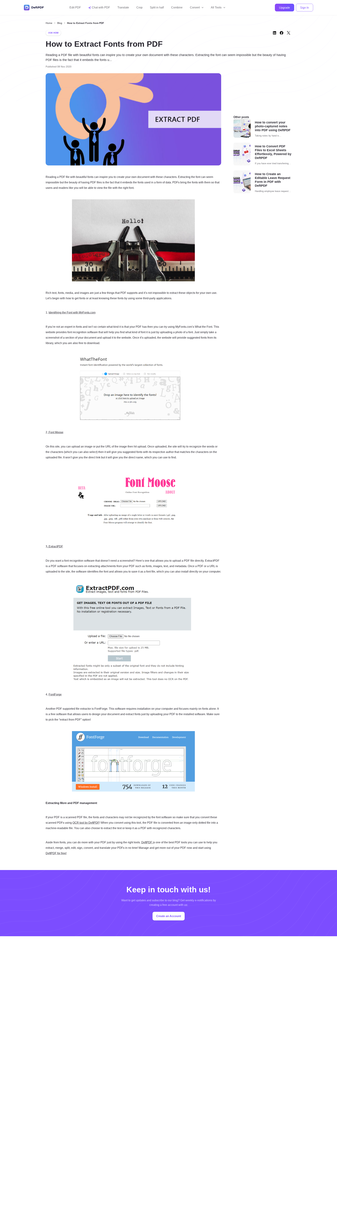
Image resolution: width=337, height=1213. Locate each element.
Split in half (157, 7)
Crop (139, 7)
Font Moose (55, 432)
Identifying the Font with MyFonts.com (72, 312)
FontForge (55, 694)
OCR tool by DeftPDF (85, 822)
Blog (59, 23)
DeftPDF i (147, 842)
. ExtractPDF (55, 546)
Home (49, 23)
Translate (123, 7)
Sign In (304, 7)
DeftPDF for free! (56, 853)
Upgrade (284, 7)
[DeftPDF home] (34, 7)
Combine (177, 7)
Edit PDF (75, 7)
